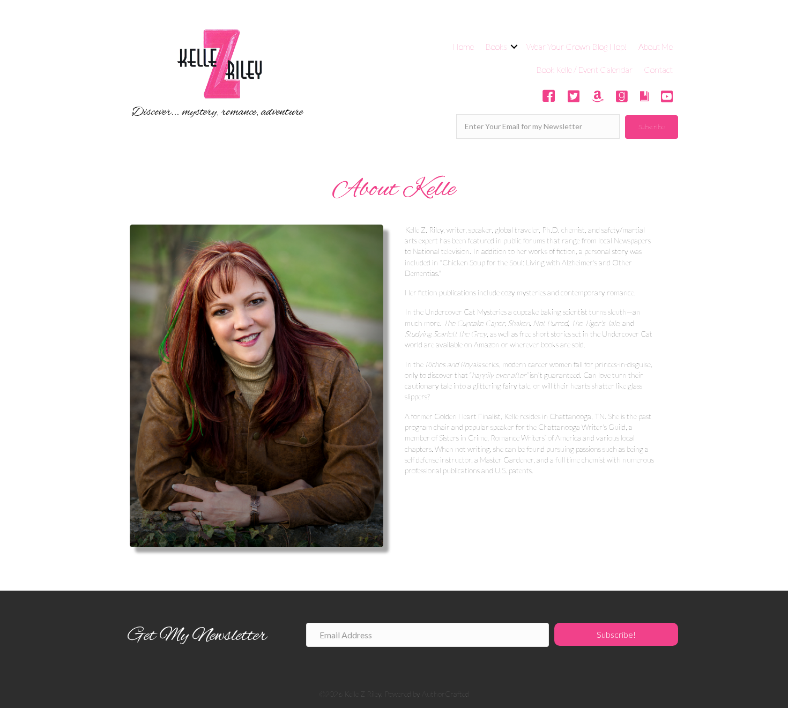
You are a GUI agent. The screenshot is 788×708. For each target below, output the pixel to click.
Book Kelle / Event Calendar (584, 69)
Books (496, 46)
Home (463, 46)
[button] (651, 127)
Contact (658, 69)
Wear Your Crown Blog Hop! (576, 46)
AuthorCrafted (445, 693)
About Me (655, 46)
